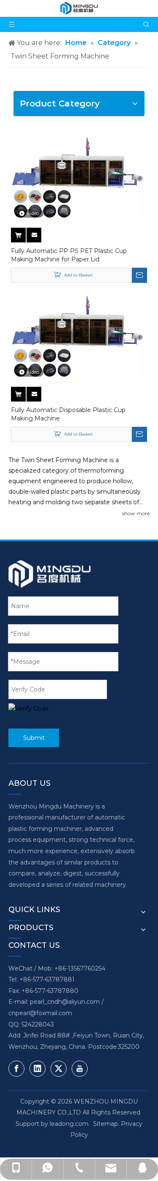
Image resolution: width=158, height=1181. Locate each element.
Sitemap (105, 1124)
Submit (34, 738)
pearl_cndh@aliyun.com (65, 1001)
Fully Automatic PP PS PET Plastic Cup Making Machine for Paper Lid (69, 255)
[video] (79, 180)
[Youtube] (80, 1069)
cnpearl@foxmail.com (40, 1013)
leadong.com (69, 1124)
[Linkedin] (37, 1069)
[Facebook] (16, 1069)
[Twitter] (59, 1069)
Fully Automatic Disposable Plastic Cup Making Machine (68, 414)
